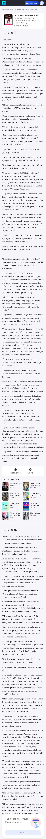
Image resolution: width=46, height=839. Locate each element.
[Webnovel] (4, 3)
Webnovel (5, 9)
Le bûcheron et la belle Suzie (27, 9)
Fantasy (13, 9)
